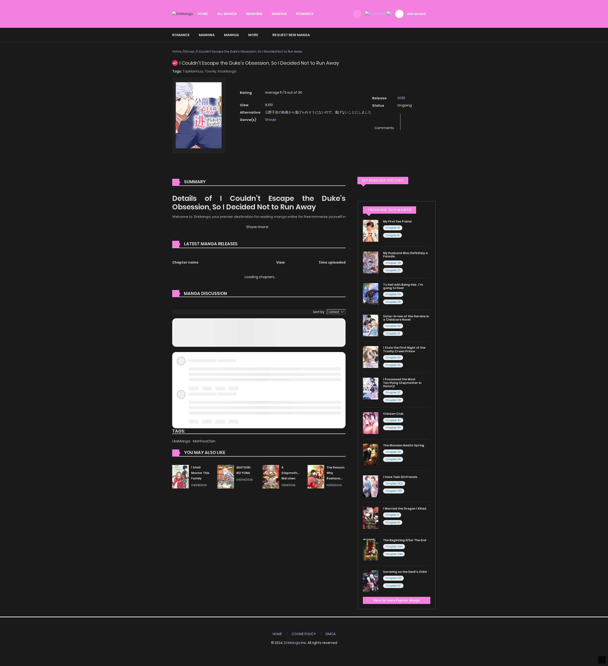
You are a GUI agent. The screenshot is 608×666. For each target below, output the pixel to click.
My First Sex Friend (397, 221)
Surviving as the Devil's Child (405, 572)
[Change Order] (246, 244)
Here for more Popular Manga (396, 600)
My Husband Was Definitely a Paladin (405, 254)
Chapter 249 (394, 546)
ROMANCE (305, 13)
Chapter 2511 (393, 491)
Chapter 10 (392, 522)
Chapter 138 (393, 578)
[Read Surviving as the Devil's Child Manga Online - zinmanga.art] (370, 581)
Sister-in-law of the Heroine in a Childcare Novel (406, 318)
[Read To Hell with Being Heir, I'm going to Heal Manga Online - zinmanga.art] (370, 293)
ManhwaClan (204, 441)
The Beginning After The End (404, 540)
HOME (203, 13)
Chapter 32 (393, 365)
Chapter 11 (392, 515)
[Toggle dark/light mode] (357, 14)
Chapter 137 (393, 586)
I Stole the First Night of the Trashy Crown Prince (404, 349)
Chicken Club (393, 414)
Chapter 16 (392, 228)
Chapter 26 (393, 400)
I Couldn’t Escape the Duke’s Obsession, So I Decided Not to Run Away (249, 51)
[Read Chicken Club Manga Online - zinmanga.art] (370, 422)
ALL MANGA (227, 13)
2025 (401, 98)
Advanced (416, 13)
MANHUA (279, 13)
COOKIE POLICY (304, 634)
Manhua (231, 35)
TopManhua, (193, 71)
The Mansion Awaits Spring (403, 445)
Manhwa (207, 35)
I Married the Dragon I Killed (404, 509)
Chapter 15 (392, 235)
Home (176, 51)
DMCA (331, 634)
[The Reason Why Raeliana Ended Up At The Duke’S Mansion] (316, 476)
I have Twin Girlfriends (400, 477)
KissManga (227, 71)
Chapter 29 (393, 294)
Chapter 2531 (394, 483)
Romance (181, 35)
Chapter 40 (393, 420)
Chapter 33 (393, 357)
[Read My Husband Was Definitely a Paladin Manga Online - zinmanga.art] (370, 262)
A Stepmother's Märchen (292, 472)
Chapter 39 (393, 428)
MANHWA (254, 13)
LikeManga (181, 441)
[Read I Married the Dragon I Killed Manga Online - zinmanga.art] (370, 517)
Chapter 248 (393, 554)
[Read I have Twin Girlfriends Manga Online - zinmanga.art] (370, 486)
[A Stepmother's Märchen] (270, 476)
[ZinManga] (182, 13)
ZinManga (292, 642)
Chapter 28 (393, 263)
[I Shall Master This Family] (180, 476)
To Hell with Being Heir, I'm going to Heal (403, 286)
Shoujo (189, 51)
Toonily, (211, 71)
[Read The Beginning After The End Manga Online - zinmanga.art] (370, 549)
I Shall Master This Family (200, 472)
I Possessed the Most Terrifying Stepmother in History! (402, 382)
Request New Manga (291, 35)
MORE (253, 35)
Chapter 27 (392, 270)
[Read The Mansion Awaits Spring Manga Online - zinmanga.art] (370, 454)
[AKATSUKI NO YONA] (225, 476)
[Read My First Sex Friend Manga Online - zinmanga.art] (370, 230)
